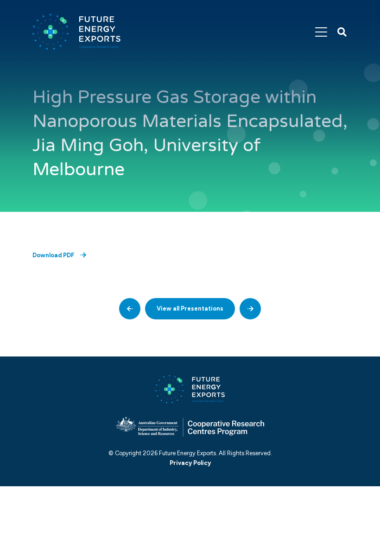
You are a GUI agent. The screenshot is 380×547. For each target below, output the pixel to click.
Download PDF (53, 255)
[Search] (342, 32)
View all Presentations (190, 308)
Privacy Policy (190, 462)
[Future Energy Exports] (76, 32)
